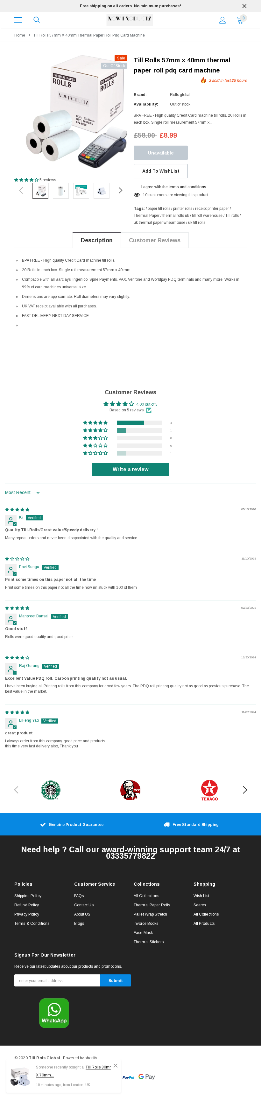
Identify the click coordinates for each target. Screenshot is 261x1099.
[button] (26, 180)
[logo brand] (51, 790)
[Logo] (129, 20)
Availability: (146, 104)
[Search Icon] (36, 20)
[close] (244, 6)
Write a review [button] (130, 469)
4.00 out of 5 (147, 404)
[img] (17, 509)
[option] (130, 6)
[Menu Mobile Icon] (18, 20)
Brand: (140, 95)
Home (19, 35)
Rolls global (180, 95)
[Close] (115, 1065)
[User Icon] (222, 20)
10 (145, 195)
